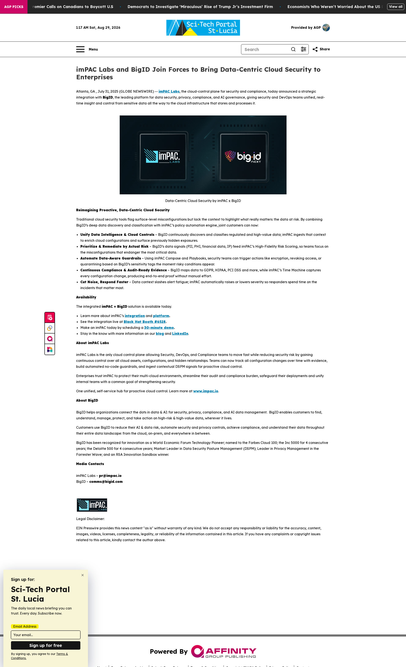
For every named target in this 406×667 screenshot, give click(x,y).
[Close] (83, 575)
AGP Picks (13, 7)
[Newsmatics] (50, 349)
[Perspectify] (50, 328)
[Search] (293, 49)
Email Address (24, 626)
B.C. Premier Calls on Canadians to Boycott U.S (67, 6)
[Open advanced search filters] (303, 49)
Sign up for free (45, 645)
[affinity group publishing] (50, 339)
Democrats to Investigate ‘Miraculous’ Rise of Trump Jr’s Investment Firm (200, 6)
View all (395, 6)
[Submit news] (50, 317)
